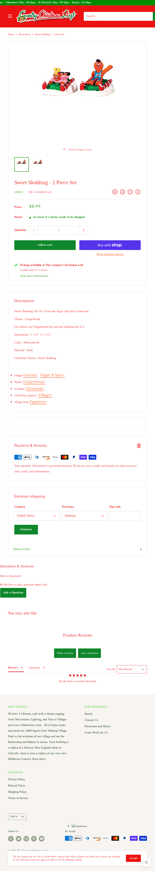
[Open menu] (10, 16)
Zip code (115, 507)
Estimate (26, 529)
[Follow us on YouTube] (41, 839)
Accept (133, 858)
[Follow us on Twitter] (18, 839)
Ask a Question (13, 592)
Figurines (38, 401)
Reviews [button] (13, 667)
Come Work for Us (96, 732)
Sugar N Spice (52, 375)
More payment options (110, 254)
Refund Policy (21, 549)
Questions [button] (34, 667)
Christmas (35, 388)
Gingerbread (34, 381)
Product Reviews (77, 635)
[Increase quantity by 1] (83, 230)
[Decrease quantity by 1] (33, 230)
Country (19, 507)
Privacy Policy (16, 779)
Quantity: (20, 230)
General (30, 375)
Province (68, 507)
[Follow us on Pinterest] (34, 839)
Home (11, 34)
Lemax (18, 192)
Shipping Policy (17, 792)
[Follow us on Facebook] (11, 839)
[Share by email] (138, 192)
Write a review (65, 653)
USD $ (13, 817)
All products (24, 34)
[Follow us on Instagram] (26, 839)
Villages (45, 395)
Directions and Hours (97, 726)
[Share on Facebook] (115, 192)
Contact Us (91, 720)
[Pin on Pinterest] (122, 192)
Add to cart (45, 245)
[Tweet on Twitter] (130, 192)
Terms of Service (18, 798)
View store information (34, 276)
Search (88, 714)
